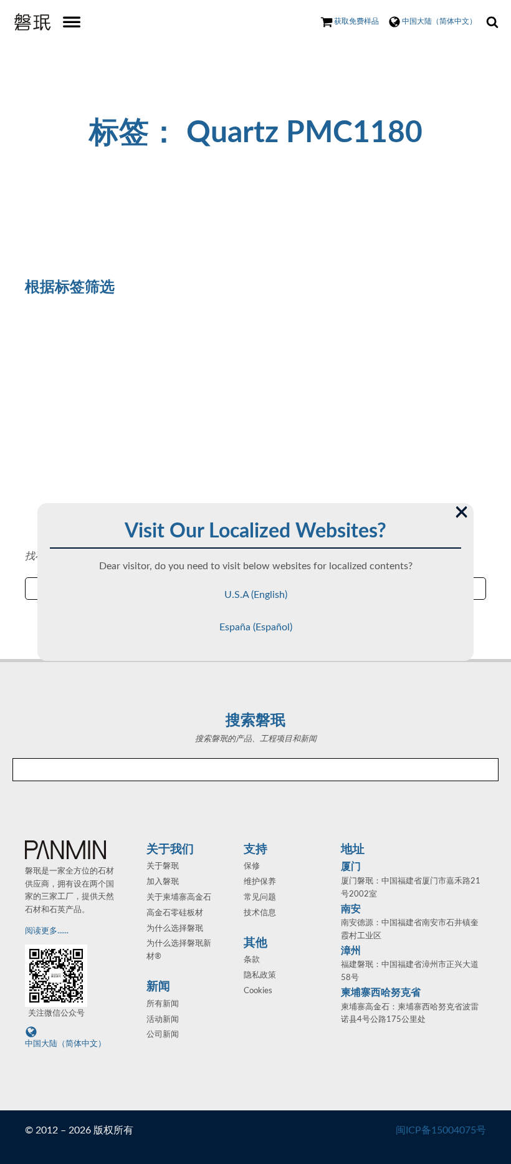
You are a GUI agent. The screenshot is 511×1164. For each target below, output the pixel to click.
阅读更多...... (47, 931)
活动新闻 (162, 1020)
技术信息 (260, 913)
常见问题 (260, 897)
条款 (252, 960)
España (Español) (255, 627)
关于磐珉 (162, 866)
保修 (252, 866)
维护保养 (260, 882)
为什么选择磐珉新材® (178, 950)
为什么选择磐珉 (174, 929)
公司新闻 (162, 1035)
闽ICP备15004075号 (441, 1130)
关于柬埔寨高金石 (178, 897)
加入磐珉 (162, 882)
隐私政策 (260, 975)
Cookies (258, 991)
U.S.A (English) (255, 595)
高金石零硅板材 (174, 913)
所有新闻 (162, 1004)
